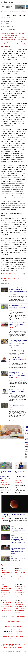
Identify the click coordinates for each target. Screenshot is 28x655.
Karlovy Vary (4, 280)
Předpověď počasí (21, 616)
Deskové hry (6, 636)
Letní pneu (22, 633)
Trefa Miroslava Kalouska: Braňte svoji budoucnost (16, 358)
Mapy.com (13, 616)
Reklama (14, 644)
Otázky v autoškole (19, 610)
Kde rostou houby (9, 619)
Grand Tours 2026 (19, 581)
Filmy (18, 278)
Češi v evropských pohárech (13, 621)
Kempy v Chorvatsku (6, 602)
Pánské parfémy (13, 638)
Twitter (9, 644)
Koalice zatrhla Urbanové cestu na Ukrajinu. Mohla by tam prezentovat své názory (20, 474)
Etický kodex (14, 645)
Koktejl (10, 347)
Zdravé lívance (18, 590)
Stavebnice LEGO (5, 633)
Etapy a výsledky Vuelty (20, 572)
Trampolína (7, 626)
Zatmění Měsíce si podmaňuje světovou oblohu (13, 515)
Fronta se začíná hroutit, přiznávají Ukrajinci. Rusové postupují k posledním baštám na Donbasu (18, 290)
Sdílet (9, 26)
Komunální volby (5, 581)
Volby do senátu (5, 578)
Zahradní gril (17, 629)
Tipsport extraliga (5, 590)
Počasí (10, 310)
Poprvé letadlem (5, 604)
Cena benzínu (18, 619)
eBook (4, 26)
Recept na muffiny (19, 588)
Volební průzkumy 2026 (6, 572)
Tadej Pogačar (18, 576)
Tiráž (23, 644)
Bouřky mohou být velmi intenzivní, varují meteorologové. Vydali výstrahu (18, 307)
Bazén (12, 624)
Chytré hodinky (19, 636)
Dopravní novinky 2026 (20, 606)
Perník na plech (18, 596)
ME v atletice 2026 (5, 592)
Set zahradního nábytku (7, 629)
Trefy (10, 361)
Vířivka (23, 629)
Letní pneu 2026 (19, 602)
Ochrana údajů (22, 645)
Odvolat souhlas (7, 647)
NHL (2, 596)
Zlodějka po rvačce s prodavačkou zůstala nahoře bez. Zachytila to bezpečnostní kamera (17, 374)
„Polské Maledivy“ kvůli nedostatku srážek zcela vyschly (17, 404)
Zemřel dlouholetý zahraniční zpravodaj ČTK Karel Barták (17, 390)
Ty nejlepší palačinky (20, 586)
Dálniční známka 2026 (20, 604)
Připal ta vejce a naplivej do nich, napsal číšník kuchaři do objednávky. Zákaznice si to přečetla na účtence (18, 342)
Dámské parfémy (15, 633)
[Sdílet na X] (26, 274)
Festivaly (13, 278)
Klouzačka (19, 626)
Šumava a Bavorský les (6, 606)
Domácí (10, 393)
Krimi (10, 329)
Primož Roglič (18, 578)
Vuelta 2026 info (18, 570)
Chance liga (4, 586)
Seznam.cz (19, 2)
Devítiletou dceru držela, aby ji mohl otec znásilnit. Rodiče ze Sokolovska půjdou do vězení (17, 324)
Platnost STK (18, 612)
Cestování (11, 409)
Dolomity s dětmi (5, 612)
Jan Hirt (16, 574)
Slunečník (13, 626)
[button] (4, 289)
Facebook (4, 644)
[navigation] (2, 2)
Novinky (2, 21)
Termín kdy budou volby (6, 576)
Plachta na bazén (19, 624)
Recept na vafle (18, 594)
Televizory (12, 636)
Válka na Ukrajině (12, 294)
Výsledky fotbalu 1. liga (6, 588)
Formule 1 (3, 594)
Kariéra (19, 644)
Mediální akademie (5, 645)
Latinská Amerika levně (6, 610)
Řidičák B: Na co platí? (20, 608)
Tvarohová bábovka (19, 592)
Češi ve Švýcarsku (5, 608)
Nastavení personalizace (18, 647)
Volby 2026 (3, 570)
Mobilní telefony (19, 631)
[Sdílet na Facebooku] (24, 274)
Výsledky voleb (4, 574)
